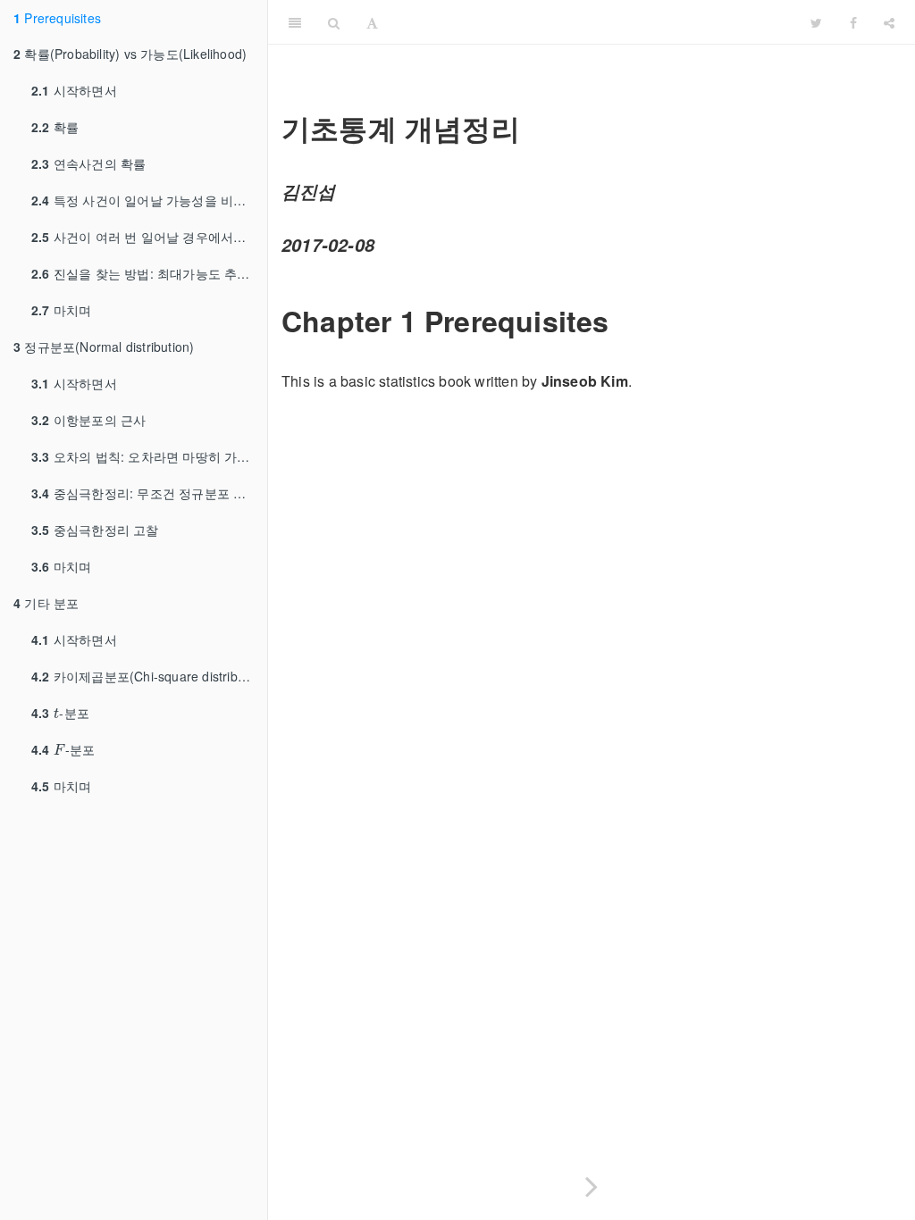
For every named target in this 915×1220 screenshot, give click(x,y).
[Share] (889, 22)
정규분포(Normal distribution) (103, 346)
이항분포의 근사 (88, 420)
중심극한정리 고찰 (95, 530)
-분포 (60, 713)
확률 (55, 127)
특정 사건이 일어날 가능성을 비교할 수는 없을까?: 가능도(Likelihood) (149, 200)
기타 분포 (46, 603)
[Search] (334, 22)
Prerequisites (57, 18)
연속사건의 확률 (88, 163)
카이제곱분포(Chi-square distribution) (149, 676)
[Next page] (591, 1182)
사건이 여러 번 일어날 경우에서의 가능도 (149, 237)
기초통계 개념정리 (595, 22)
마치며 (61, 310)
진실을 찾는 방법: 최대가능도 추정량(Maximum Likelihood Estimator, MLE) (149, 273)
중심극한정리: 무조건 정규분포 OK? (145, 493)
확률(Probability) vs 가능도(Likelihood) (130, 54)
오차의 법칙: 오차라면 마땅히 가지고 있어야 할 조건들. (149, 456)
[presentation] (57, 713)
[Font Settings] (372, 22)
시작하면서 (74, 90)
